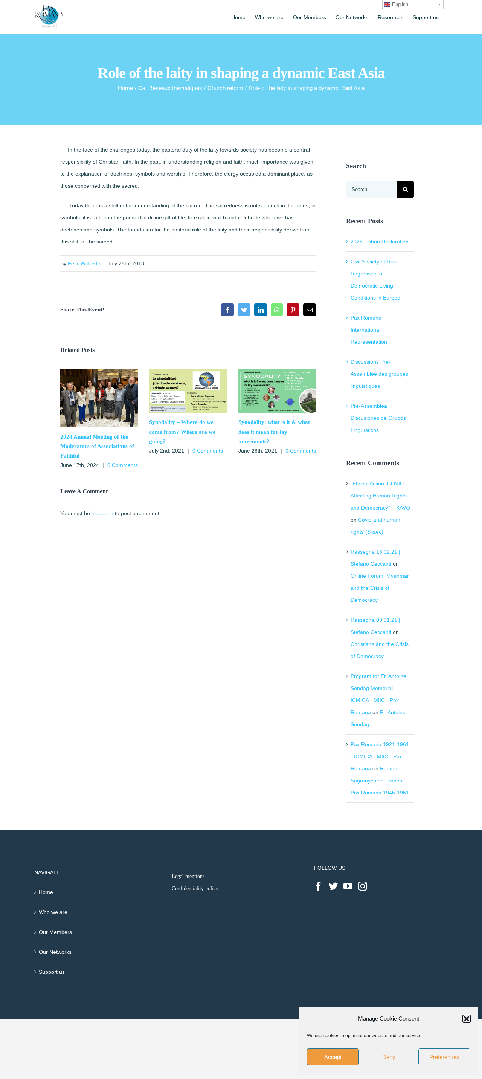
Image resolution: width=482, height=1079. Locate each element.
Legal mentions (188, 876)
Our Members (55, 932)
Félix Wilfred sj (85, 263)
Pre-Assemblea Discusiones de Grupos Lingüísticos (378, 418)
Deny (388, 1057)
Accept (333, 1057)
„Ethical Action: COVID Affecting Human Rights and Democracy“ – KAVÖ (380, 496)
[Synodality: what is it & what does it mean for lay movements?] (277, 372)
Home (46, 892)
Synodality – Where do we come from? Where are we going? (182, 431)
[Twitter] (333, 886)
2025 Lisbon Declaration (380, 242)
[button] (466, 1018)
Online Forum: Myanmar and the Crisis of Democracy (380, 588)
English (399, 4)
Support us (52, 972)
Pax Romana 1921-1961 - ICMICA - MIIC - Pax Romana (380, 756)
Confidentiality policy (195, 888)
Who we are (53, 912)
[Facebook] (318, 886)
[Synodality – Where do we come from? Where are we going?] (188, 372)
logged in (102, 513)
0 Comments (122, 465)
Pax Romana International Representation (369, 330)
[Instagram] (362, 886)
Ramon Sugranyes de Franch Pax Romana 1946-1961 (380, 780)
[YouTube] (347, 886)
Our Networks (55, 952)
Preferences (444, 1057)
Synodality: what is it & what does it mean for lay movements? (274, 431)
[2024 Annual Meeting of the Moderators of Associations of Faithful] (99, 372)
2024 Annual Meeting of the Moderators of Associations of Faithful (97, 446)
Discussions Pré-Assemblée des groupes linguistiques (379, 374)
